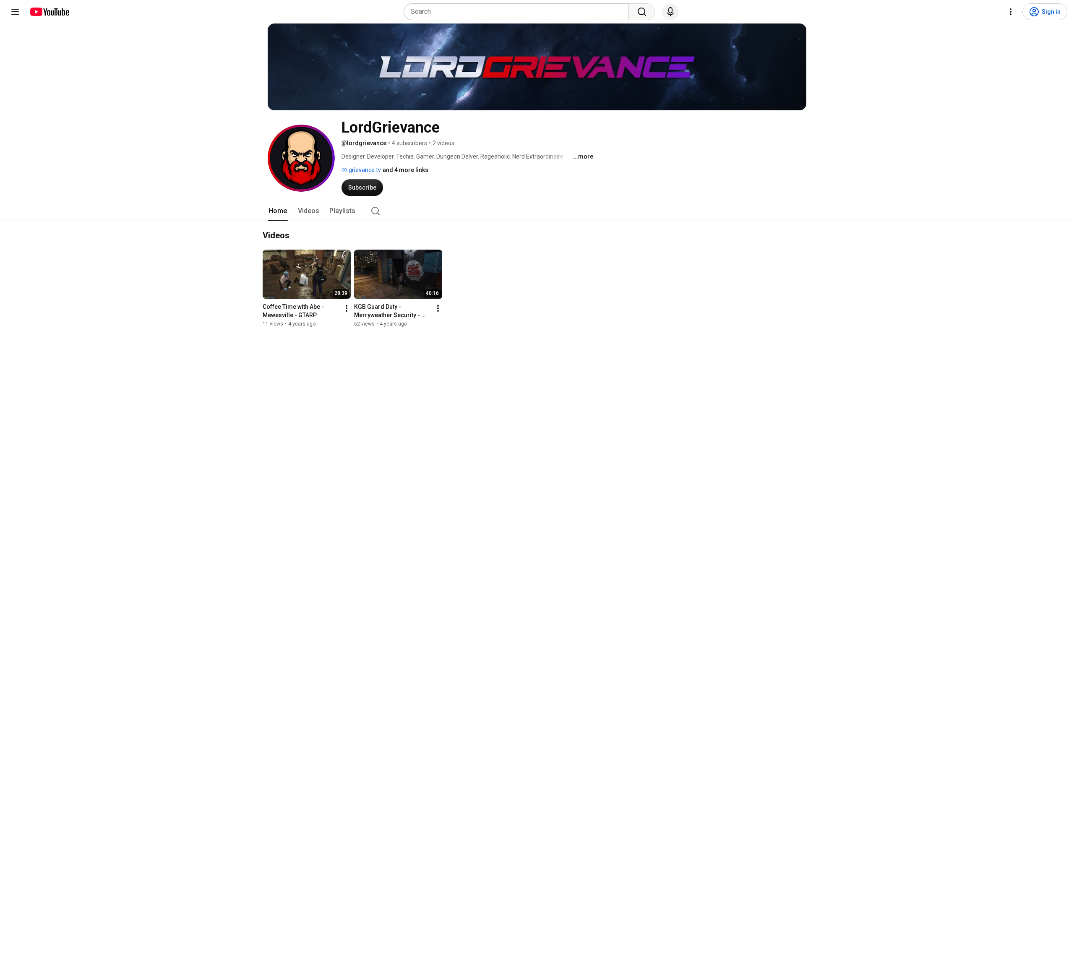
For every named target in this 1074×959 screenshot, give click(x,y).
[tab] (278, 211)
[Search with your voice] (670, 11)
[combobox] (519, 12)
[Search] (641, 11)
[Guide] (15, 12)
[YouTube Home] (49, 11)
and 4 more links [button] (405, 170)
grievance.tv (364, 170)
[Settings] (1011, 12)
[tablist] (537, 211)
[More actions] (346, 308)
